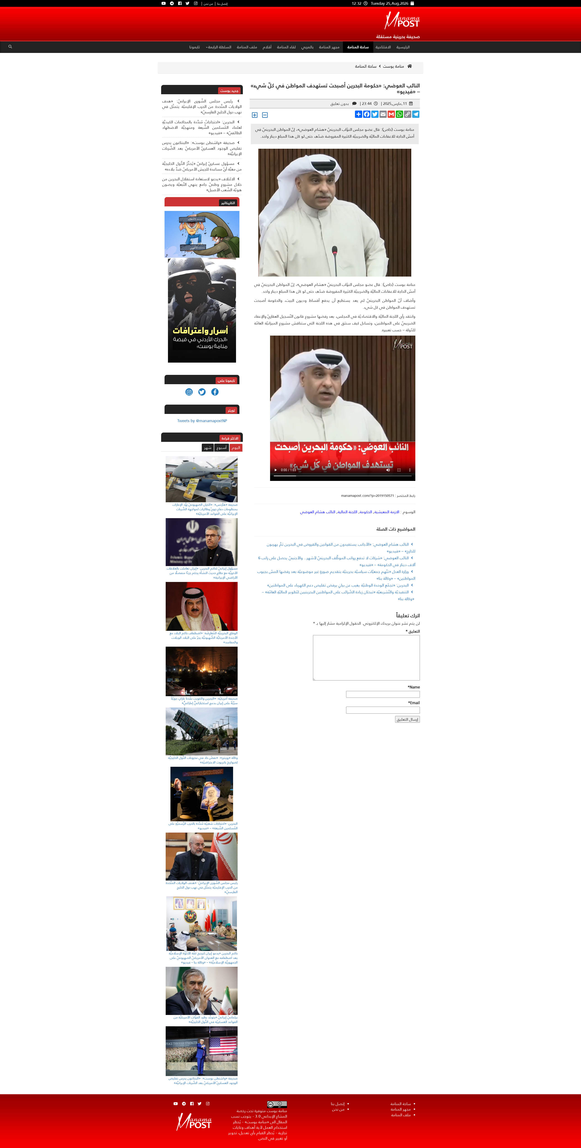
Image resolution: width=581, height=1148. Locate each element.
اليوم (236, 447)
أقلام (267, 47)
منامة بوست (394, 66)
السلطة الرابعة (219, 47)
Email (414, 702)
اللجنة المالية (347, 512)
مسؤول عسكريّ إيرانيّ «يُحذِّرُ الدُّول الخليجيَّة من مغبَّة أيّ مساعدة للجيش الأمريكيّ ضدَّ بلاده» (202, 166)
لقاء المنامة (286, 47)
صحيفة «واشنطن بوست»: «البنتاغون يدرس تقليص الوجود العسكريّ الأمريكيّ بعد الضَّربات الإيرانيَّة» (202, 148)
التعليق (413, 631)
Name (414, 687)
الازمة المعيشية (386, 512)
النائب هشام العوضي (317, 512)
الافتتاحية (383, 47)
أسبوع (221, 447)
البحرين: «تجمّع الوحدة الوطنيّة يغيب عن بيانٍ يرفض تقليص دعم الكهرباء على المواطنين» (338, 585)
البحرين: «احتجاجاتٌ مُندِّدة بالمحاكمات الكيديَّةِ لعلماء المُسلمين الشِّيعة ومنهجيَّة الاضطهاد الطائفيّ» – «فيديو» (202, 127)
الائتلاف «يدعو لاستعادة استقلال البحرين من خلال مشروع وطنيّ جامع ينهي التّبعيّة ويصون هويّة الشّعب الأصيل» (202, 184)
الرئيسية (403, 47)
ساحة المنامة (358, 47)
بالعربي (307, 47)
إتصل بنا (222, 4)
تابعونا (194, 47)
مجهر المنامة (329, 47)
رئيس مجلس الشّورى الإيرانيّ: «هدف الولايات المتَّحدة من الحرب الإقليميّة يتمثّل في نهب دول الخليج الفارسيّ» (202, 106)
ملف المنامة (247, 47)
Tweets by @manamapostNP (202, 421)
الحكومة (366, 512)
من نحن (208, 4)
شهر (207, 447)
